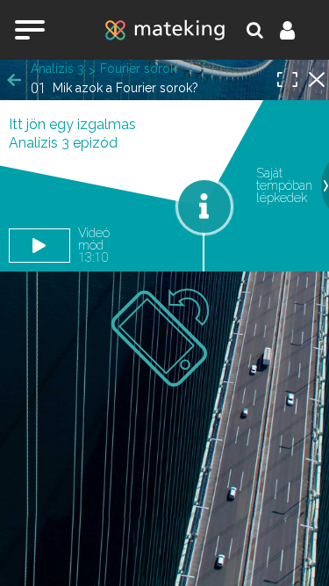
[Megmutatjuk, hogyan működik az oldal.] (204, 206)
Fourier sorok (138, 68)
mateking (165, 30)
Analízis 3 (57, 68)
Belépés (297, 30)
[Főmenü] (30, 30)
